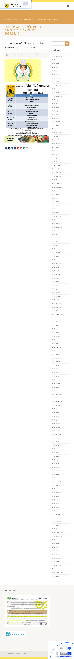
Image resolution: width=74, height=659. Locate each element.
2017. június (55, 456)
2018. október (56, 398)
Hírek (15, 56)
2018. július (55, 409)
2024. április (55, 158)
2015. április (55, 550)
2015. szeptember (57, 532)
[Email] (27, 148)
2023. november (56, 176)
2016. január (55, 518)
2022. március (56, 249)
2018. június (55, 412)
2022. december (56, 216)
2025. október (56, 92)
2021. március (56, 292)
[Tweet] (9, 148)
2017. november (56, 438)
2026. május (55, 67)
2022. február (56, 252)
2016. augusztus (57, 492)
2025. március (56, 118)
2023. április (55, 201)
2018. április (55, 420)
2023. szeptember (57, 183)
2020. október (56, 310)
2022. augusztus (57, 230)
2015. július (55, 540)
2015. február (56, 558)
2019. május (55, 372)
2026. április (55, 70)
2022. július (55, 234)
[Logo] (20, 6)
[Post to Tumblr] (15, 148)
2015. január (55, 561)
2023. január (55, 212)
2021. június (55, 281)
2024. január (55, 169)
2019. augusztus (57, 361)
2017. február (56, 470)
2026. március (56, 74)
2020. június (55, 325)
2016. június (55, 500)
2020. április (55, 332)
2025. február (56, 121)
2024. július (55, 147)
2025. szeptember (57, 96)
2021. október (56, 267)
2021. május (55, 285)
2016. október (56, 485)
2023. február (56, 209)
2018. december (56, 390)
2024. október (56, 136)
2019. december (56, 347)
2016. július (55, 496)
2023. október (56, 180)
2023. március (56, 205)
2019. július (55, 365)
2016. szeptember (57, 489)
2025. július (55, 103)
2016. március (56, 510)
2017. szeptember (57, 445)
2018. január (55, 430)
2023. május (55, 198)
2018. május (55, 416)
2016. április (55, 507)
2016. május (55, 503)
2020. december (56, 303)
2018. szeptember (57, 401)
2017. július (55, 452)
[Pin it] (18, 148)
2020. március (56, 336)
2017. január (55, 474)
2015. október (56, 529)
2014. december (56, 565)
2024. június (55, 150)
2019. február (56, 383)
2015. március (56, 554)
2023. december (56, 172)
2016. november (56, 481)
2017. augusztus (57, 449)
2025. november (56, 89)
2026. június (55, 63)
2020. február (56, 340)
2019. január (55, 387)
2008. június (55, 576)
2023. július (55, 191)
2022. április (55, 245)
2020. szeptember (57, 314)
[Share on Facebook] (6, 148)
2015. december (56, 521)
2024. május (55, 154)
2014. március (56, 569)
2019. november (56, 350)
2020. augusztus (57, 318)
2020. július (55, 321)
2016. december (56, 478)
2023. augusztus (57, 187)
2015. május (55, 547)
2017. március (56, 467)
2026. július (55, 60)
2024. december (56, 129)
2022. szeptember (57, 227)
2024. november (56, 132)
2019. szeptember (57, 358)
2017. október (56, 441)
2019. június (55, 369)
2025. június (55, 107)
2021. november (56, 263)
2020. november (56, 307)
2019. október (56, 354)
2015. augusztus (57, 536)
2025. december (56, 85)
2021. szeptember (57, 271)
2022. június (55, 238)
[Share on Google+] (12, 148)
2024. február (56, 165)
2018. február (56, 427)
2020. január (55, 343)
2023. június (55, 194)
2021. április (55, 289)
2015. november (56, 525)
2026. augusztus (57, 56)
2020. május (55, 329)
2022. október (56, 223)
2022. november (56, 220)
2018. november (56, 394)
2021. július (55, 278)
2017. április (55, 463)
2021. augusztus (57, 274)
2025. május (55, 111)
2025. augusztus (57, 100)
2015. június (55, 543)
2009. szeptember (57, 572)
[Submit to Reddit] (21, 148)
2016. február (56, 514)
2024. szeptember (57, 140)
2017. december (56, 434)
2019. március (56, 380)
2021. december (56, 260)
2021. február (56, 296)
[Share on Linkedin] (24, 148)
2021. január (55, 300)
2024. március (56, 161)
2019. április (55, 376)
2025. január (55, 125)
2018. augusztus (57, 405)
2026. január (55, 81)
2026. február (56, 78)
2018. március (56, 423)
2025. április (55, 114)
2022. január (55, 256)
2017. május (55, 460)
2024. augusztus (57, 143)
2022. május (55, 241)
